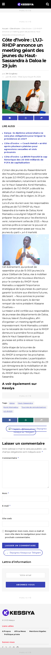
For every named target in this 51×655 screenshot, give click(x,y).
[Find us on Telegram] (18, 647)
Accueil (5, 28)
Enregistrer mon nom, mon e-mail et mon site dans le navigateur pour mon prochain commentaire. (25, 534)
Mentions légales (37, 631)
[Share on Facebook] (9, 118)
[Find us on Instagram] (10, 647)
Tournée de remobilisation (34, 407)
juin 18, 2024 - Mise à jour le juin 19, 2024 (23, 77)
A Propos (6, 631)
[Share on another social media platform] (41, 118)
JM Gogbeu (11, 73)
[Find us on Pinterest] (14, 647)
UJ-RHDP (8, 411)
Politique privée (12, 634)
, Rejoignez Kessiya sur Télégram (27, 430)
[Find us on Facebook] (2, 647)
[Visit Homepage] (25, 4)
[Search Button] (47, 4)
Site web (7, 518)
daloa (12, 403)
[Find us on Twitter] (6, 647)
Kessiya (12, 620)
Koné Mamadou (11, 407)
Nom (5, 493)
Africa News (20, 631)
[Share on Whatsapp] (25, 118)
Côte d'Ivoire (15, 28)
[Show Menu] (3, 4)
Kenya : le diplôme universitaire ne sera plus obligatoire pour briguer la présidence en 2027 (24, 136)
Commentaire (10, 458)
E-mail (6, 505)
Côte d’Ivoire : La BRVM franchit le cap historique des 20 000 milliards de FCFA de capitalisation (25, 159)
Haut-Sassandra (25, 403)
